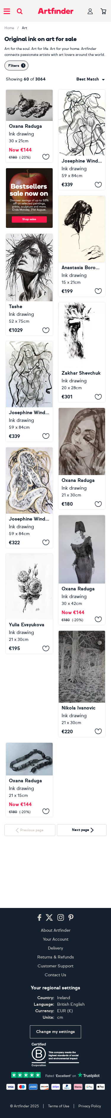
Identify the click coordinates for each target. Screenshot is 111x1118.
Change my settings (55, 1038)
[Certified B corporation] (55, 1061)
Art (24, 28)
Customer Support (55, 972)
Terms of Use (58, 1113)
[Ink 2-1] (82, 458)
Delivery (55, 955)
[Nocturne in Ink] (82, 684)
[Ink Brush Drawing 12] (82, 140)
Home (9, 28)
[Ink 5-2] (29, 780)
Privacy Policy (89, 1113)
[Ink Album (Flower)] (82, 352)
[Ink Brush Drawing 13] (29, 391)
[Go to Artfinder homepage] (55, 11)
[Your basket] (103, 11)
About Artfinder (55, 937)
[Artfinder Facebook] (39, 924)
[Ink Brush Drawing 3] (29, 497)
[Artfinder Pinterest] (71, 924)
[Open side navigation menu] (7, 11)
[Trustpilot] (55, 1081)
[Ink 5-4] (29, 126)
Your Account (55, 946)
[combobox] (90, 79)
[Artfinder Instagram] (60, 924)
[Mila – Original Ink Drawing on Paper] (82, 246)
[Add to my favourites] (46, 157)
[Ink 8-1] (82, 570)
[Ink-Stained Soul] (29, 284)
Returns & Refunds (55, 963)
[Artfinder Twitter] (49, 924)
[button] (90, 79)
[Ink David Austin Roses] (29, 604)
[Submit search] (19, 11)
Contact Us (55, 981)
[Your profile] (90, 11)
